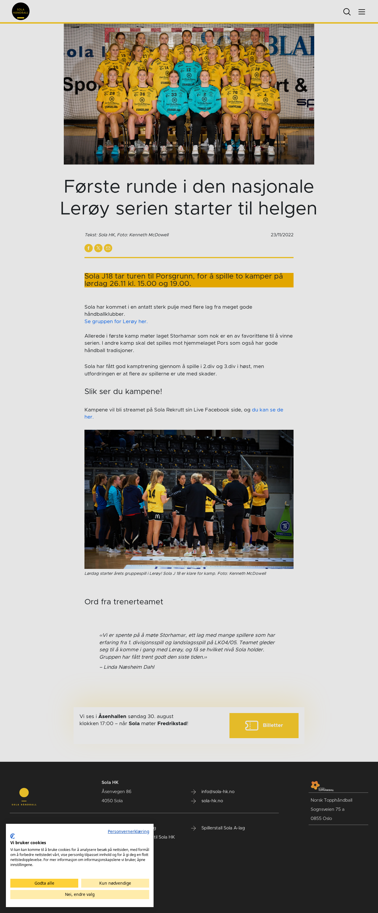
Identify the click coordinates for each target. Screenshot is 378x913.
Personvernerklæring (128, 831)
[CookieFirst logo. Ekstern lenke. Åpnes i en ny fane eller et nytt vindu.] (12, 836)
